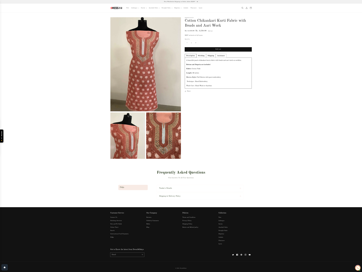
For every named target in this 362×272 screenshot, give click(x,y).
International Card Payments (119, 234)
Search (112, 230)
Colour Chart (114, 227)
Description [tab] (190, 56)
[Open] (4, 267)
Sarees (221, 224)
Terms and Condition (188, 217)
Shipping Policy (187, 224)
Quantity (187, 39)
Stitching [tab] (201, 56)
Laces (220, 244)
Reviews (148, 217)
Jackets (221, 237)
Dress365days (183, 268)
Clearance (222, 240)
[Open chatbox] (357, 268)
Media (148, 224)
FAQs (112, 237)
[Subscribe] (142, 255)
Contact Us (113, 217)
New (220, 217)
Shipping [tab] (211, 56)
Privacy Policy (186, 220)
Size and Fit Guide (116, 224)
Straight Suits (223, 230)
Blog (147, 227)
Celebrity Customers (152, 220)
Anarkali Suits (223, 227)
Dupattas (221, 234)
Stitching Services (116, 220)
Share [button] (189, 91)
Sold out (218, 49)
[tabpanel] (218, 73)
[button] (242, 8)
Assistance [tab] (221, 56)
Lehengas (221, 220)
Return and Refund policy (190, 227)
